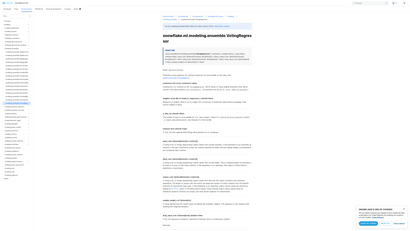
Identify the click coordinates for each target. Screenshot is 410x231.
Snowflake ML (183, 16)
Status (76, 9)
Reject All (385, 223)
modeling (231, 16)
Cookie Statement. (378, 217)
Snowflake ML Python (215, 16)
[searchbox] (369, 3)
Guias (16, 9)
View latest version (222, 26)
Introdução (7, 9)
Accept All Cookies (368, 223)
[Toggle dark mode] (404, 3)
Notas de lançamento (53, 9)
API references (198, 16)
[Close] (404, 209)
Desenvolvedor (26, 9)
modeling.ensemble (170, 19)
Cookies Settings (399, 223)
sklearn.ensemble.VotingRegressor (176, 78)
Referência (39, 9)
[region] (381, 217)
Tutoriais (67, 9)
